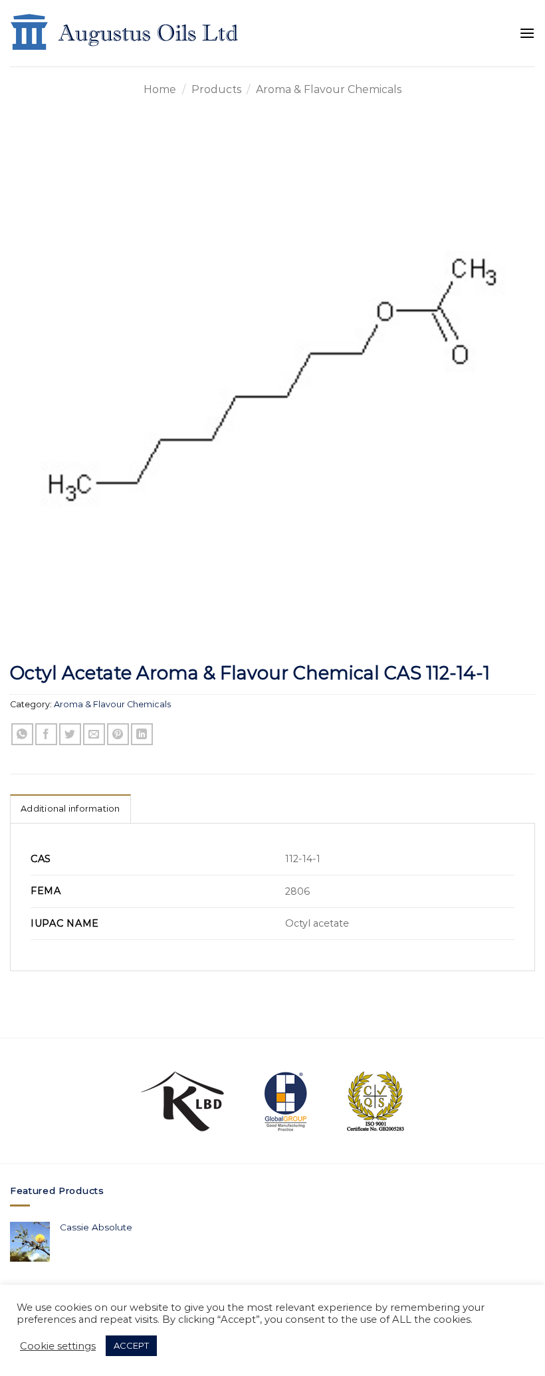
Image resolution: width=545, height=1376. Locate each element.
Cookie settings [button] (58, 1346)
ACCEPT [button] (131, 1345)
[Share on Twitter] (70, 734)
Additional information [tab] (70, 809)
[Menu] (527, 33)
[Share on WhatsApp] (22, 734)
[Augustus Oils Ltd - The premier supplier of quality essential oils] (125, 33)
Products (216, 89)
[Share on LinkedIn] (142, 734)
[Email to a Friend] (94, 734)
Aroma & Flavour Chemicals (328, 89)
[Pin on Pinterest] (118, 734)
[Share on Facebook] (46, 734)
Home (160, 89)
